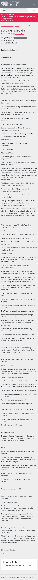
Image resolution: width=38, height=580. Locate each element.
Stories (17, 26)
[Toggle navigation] (34, 4)
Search (25, 10)
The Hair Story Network (7, 26)
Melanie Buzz (19, 34)
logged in (15, 565)
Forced (25, 38)
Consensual (18, 38)
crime (11, 40)
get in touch (31, 17)
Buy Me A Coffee (7, 20)
